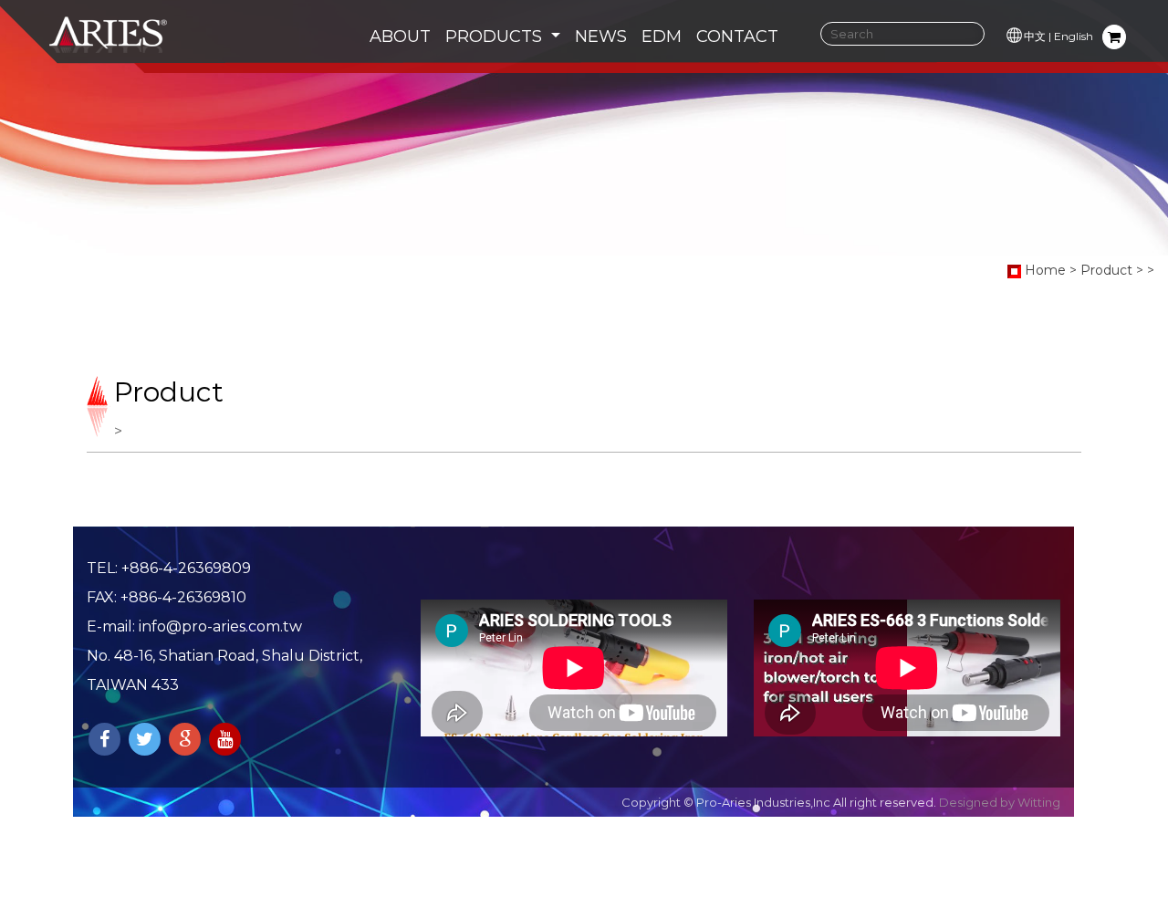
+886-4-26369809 (186, 568)
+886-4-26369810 (183, 597)
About (400, 36)
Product (1106, 270)
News (601, 36)
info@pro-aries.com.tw (220, 626)
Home (1045, 270)
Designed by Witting (999, 802)
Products (496, 36)
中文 (1035, 36)
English (1073, 36)
